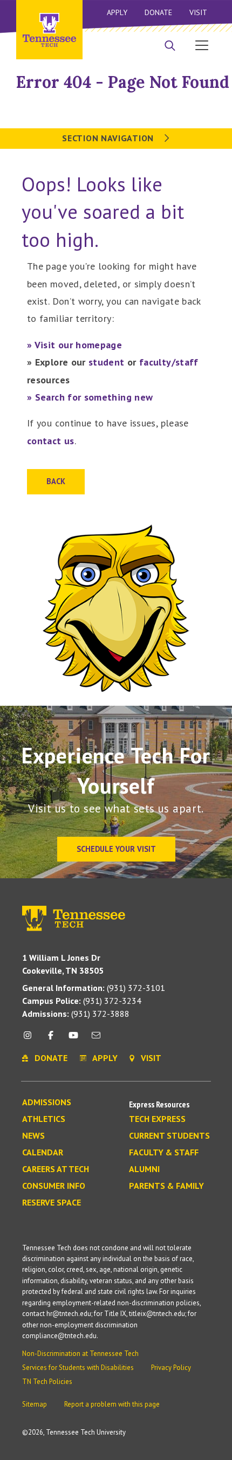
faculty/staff (169, 362)
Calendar (42, 1153)
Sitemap (34, 1404)
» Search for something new (90, 397)
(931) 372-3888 (75, 1013)
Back (55, 481)
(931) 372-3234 (81, 1000)
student (106, 362)
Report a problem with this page (112, 1404)
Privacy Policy (171, 1367)
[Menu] (201, 44)
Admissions (46, 1102)
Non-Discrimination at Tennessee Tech (80, 1353)
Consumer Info (53, 1186)
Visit (198, 12)
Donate (158, 12)
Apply (117, 12)
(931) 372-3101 (93, 987)
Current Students (169, 1136)
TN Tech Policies (47, 1381)
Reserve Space (51, 1203)
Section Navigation (109, 138)
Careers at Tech (55, 1169)
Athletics (43, 1119)
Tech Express (157, 1119)
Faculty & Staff (164, 1153)
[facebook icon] (50, 1039)
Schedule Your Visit (116, 849)
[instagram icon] (30, 1039)
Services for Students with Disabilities (78, 1367)
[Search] (169, 46)
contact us (50, 441)
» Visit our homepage (74, 345)
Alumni (144, 1169)
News (33, 1136)
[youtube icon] (73, 1039)
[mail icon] (96, 1039)
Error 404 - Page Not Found (122, 82)
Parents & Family (166, 1186)
